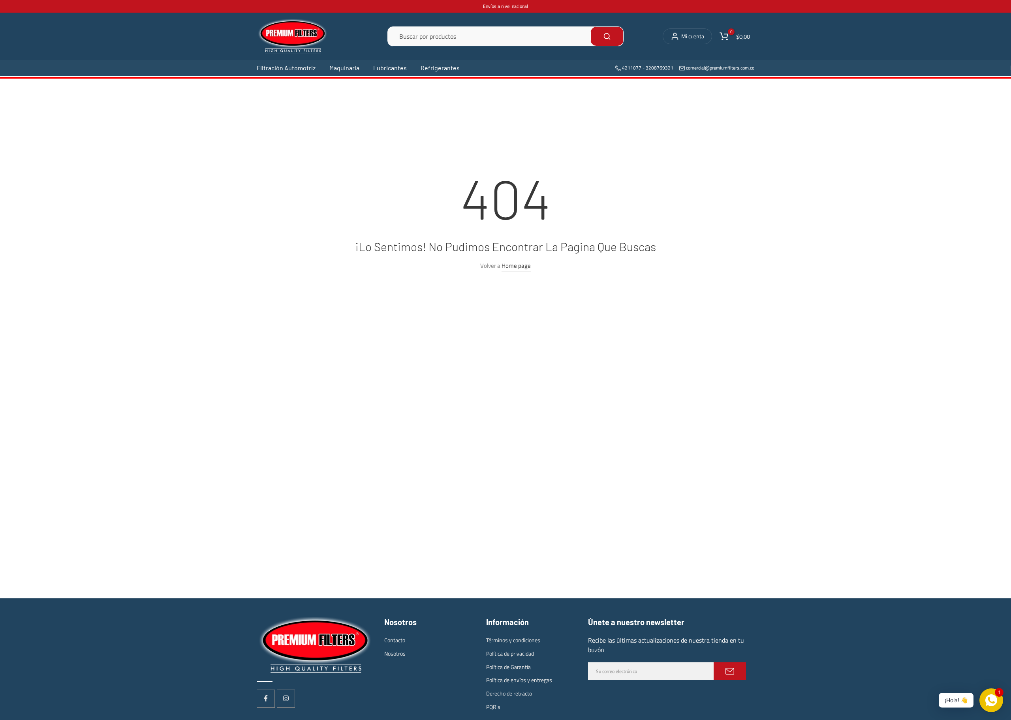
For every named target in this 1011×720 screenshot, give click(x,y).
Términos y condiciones (513, 640)
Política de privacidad (510, 653)
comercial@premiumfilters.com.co (720, 67)
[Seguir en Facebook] (266, 698)
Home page (516, 265)
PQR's (493, 706)
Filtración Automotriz (286, 67)
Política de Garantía (508, 666)
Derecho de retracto (509, 693)
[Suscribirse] (730, 671)
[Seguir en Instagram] (286, 698)
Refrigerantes (440, 67)
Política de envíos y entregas (519, 680)
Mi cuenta (692, 36)
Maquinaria (344, 67)
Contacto (394, 640)
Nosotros (395, 653)
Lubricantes (390, 67)
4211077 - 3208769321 (647, 67)
